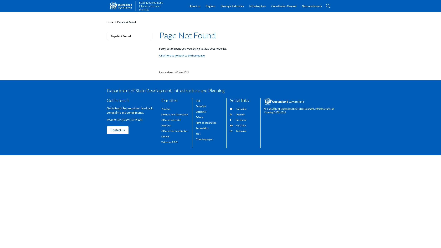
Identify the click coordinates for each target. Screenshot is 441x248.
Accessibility (202, 128)
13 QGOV (122, 120)
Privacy (199, 117)
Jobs (198, 133)
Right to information (206, 122)
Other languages (204, 139)
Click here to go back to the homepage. (182, 55)
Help (198, 100)
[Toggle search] (328, 6)
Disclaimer (201, 111)
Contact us (118, 130)
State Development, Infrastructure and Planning (151, 6)
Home (110, 22)
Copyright (201, 106)
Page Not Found (120, 36)
